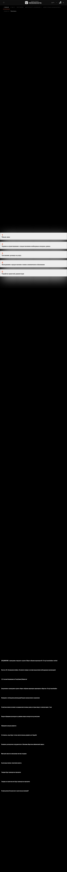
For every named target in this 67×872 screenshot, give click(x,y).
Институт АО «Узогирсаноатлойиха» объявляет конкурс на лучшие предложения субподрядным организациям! (28, 670)
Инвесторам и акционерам (51, 7)
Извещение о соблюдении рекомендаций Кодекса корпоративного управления (20, 698)
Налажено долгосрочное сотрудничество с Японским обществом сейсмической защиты (22, 744)
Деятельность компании (32, 7)
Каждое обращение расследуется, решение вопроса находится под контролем (20, 716)
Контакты (13, 11)
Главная (6, 7)
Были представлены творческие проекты (11, 763)
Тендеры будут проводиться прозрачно (11, 772)
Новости (6, 11)
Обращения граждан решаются (8, 726)
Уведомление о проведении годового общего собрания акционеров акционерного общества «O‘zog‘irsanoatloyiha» (19, 648)
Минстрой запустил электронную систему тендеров (13, 753)
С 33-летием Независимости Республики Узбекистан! (14, 679)
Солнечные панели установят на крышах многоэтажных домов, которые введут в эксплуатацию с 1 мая (26, 707)
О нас (12, 7)
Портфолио (20, 7)
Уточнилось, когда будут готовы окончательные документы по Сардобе (16, 560)
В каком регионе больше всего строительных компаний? (16, 591)
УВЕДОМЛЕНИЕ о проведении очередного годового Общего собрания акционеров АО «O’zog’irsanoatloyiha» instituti (29, 660)
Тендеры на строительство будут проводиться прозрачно (17, 621)
